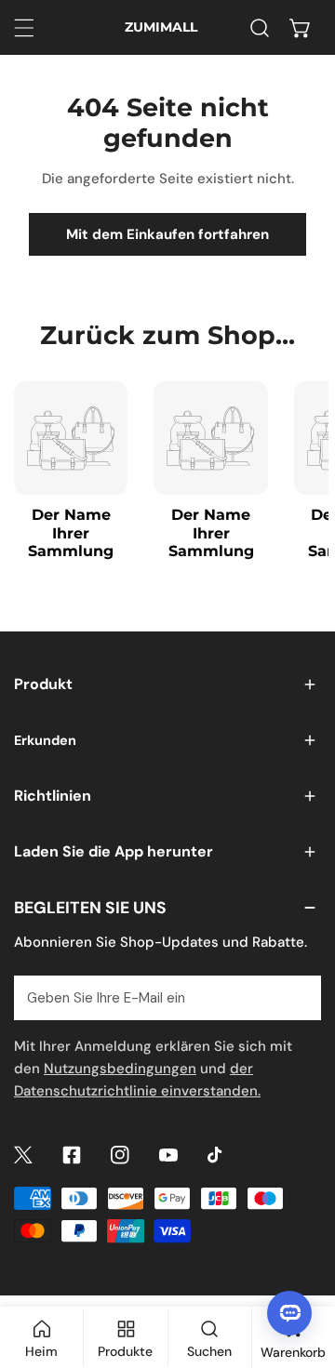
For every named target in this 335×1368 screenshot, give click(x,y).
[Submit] (297, 997)
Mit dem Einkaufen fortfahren (167, 234)
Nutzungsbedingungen (120, 1068)
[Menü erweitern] (24, 27)
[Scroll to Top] (301, 1269)
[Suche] (259, 27)
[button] (300, 27)
